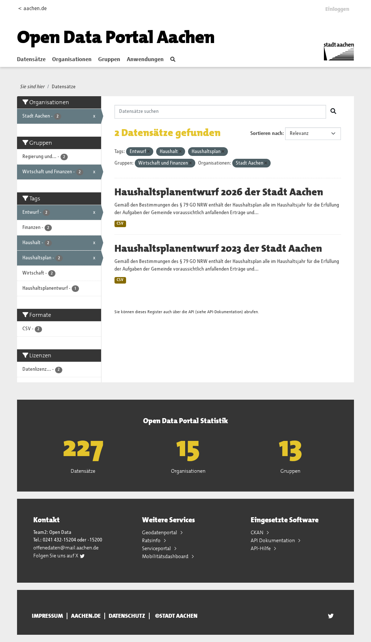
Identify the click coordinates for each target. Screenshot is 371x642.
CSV (120, 223)
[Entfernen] (148, 152)
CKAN (257, 532)
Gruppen (109, 60)
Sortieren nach (266, 133)
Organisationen (72, 60)
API (191, 312)
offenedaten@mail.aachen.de (66, 547)
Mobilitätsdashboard (165, 556)
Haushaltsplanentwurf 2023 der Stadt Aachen (218, 248)
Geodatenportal (160, 532)
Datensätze (31, 60)
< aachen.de (32, 8)
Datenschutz (127, 616)
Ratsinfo (152, 540)
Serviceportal (157, 548)
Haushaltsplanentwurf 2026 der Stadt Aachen (218, 192)
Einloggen (337, 9)
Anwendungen (145, 60)
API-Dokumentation (224, 312)
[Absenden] (333, 112)
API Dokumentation (273, 540)
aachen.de (86, 616)
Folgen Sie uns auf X (56, 555)
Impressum (47, 616)
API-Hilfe (261, 548)
